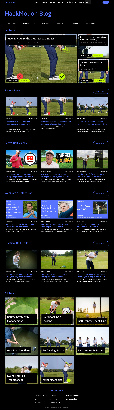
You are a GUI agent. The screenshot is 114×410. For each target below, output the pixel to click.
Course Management (59, 23)
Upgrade (52, 2)
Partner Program (72, 395)
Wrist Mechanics (12, 23)
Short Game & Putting (91, 23)
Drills (35, 23)
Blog (87, 2)
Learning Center (71, 2)
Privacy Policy (71, 399)
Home (36, 2)
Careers (38, 403)
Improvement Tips (75, 23)
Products (44, 2)
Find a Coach (55, 403)
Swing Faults (45, 23)
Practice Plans (25, 23)
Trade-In (60, 2)
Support (81, 2)
